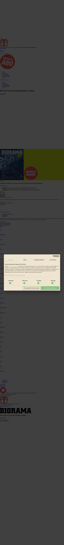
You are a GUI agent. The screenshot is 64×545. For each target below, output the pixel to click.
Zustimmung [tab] (11, 259)
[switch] (25, 283)
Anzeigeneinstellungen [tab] (39, 259)
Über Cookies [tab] (53, 259)
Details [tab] (24, 259)
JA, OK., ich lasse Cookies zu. (50, 288)
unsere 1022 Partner (13, 266)
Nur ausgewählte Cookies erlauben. (32, 288)
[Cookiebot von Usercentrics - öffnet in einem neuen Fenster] (53, 256)
